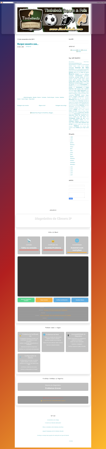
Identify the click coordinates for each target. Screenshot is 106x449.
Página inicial (42, 105)
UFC (88, 119)
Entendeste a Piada (82, 87)
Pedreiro (81, 108)
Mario (76, 99)
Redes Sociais (71, 114)
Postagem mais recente (23, 105)
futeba (78, 127)
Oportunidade (78, 106)
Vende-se (87, 121)
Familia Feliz (80, 89)
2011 (71, 141)
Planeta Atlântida (85, 109)
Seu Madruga (83, 114)
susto (87, 127)
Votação (79, 124)
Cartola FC (83, 77)
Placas (80, 109)
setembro (72, 158)
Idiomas (71, 96)
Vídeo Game (84, 124)
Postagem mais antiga (61, 105)
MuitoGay (81, 101)
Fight (79, 90)
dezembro (72, 164)
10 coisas (78, 64)
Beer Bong (78, 72)
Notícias (81, 105)
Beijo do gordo (85, 72)
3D (82, 64)
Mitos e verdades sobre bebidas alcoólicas (53, 427)
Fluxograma (71, 91)
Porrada (75, 111)
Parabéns (76, 108)
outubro (72, 160)
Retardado (77, 114)
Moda (77, 100)
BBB (85, 71)
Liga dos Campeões (84, 98)
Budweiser (82, 74)
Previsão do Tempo (81, 111)
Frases (79, 92)
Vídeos (77, 126)
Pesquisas (71, 109)
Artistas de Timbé (73, 71)
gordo (81, 127)
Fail (75, 89)
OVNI (88, 105)
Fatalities (62, 97)
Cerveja (87, 77)
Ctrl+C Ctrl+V (77, 84)
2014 (71, 171)
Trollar (82, 119)
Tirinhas (87, 118)
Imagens (75, 96)
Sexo (88, 114)
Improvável (31, 99)
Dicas (84, 86)
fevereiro (72, 144)
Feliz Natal (71, 90)
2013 (71, 169)
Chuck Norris (73, 80)
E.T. (75, 87)
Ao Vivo (76, 69)
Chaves (87, 78)
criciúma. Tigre (72, 127)
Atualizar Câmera (80, 300)
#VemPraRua (86, 61)
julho (71, 154)
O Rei (85, 105)
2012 (71, 167)
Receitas (87, 112)
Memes (74, 101)
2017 (71, 175)
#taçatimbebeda (72, 64)
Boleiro (77, 74)
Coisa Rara (72, 81)
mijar (84, 127)
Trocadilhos (76, 119)
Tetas (88, 116)
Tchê (81, 116)
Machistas (72, 99)
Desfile (82, 85)
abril (71, 148)
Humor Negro (24, 99)
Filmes (87, 90)
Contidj (71, 441)
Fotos (75, 92)
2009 (71, 137)
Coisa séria (79, 81)
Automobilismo (80, 71)
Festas (75, 90)
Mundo (73, 102)
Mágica (77, 103)
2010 (71, 139)
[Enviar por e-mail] (18, 46)
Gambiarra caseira (77, 93)
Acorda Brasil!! (86, 64)
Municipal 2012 (85, 102)
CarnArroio (72, 77)
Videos (73, 122)
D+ (88, 84)
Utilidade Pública (74, 121)
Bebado (35, 97)
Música (80, 103)
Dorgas (71, 87)
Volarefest (75, 124)
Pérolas (76, 112)
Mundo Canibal (78, 102)
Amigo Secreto (81, 66)
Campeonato (79, 75)
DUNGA (71, 86)
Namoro (84, 103)
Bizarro (39, 97)
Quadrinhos (81, 112)
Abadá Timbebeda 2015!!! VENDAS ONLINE (53, 431)
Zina (88, 126)
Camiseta (72, 75)
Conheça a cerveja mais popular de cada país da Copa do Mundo (53, 435)
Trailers (71, 119)
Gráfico (85, 93)
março (71, 146)
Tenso (85, 116)
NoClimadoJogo (76, 105)
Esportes (71, 89)
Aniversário (72, 69)
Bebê (75, 72)
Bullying (87, 74)
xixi (69, 129)
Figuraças (83, 90)
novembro (72, 162)
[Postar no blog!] (19, 46)
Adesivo (71, 66)
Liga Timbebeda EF (74, 98)
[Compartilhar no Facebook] (23, 46)
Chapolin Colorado (73, 78)
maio (71, 150)
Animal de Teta (82, 68)
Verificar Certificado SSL (62, 300)
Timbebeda (72, 118)
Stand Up (76, 116)
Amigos (87, 66)
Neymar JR (71, 105)
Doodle (87, 85)
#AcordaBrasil (76, 61)
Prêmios (73, 112)
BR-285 (87, 70)
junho (71, 152)
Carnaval (77, 77)
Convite (84, 83)
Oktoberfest (72, 106)
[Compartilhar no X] (21, 46)
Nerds (87, 103)
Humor (19, 99)
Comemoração (78, 83)
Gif (82, 93)
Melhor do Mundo (81, 99)
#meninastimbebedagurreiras (75, 63)
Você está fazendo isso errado (79, 123)
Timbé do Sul (81, 118)
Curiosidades (84, 84)
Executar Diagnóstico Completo (26, 300)
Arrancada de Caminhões (83, 69)
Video (70, 122)
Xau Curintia (83, 126)
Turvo (85, 119)
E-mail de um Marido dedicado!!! (53, 423)
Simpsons (71, 116)
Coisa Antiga (85, 80)
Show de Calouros (80, 115)
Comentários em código (53, 420)
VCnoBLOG (82, 121)
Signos (87, 115)
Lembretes (87, 96)
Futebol (83, 92)
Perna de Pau (86, 108)
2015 (71, 173)
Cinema (57, 97)
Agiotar (75, 66)
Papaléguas (71, 108)
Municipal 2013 (72, 103)
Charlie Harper (51, 97)
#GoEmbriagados (28, 97)
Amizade (72, 68)
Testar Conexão (44, 300)
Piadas (76, 109)
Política (71, 111)
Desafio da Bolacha (77, 85)
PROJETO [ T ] (85, 106)
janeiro (72, 142)
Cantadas (44, 97)
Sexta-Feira (72, 115)
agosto (72, 156)
